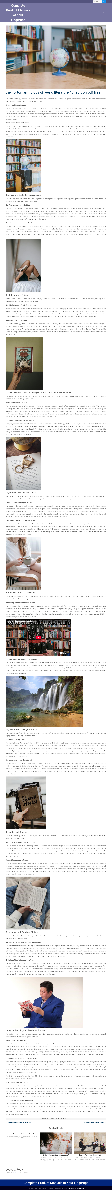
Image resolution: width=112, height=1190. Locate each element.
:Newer (20, 1122)
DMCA (103, 12)
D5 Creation (69, 1188)
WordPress (81, 1188)
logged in (15, 1172)
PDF (61, 1118)
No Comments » (68, 1118)
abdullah (44, 1118)
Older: (91, 1122)
